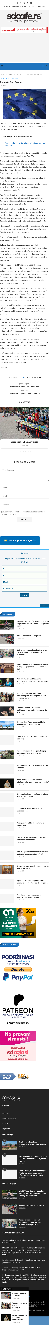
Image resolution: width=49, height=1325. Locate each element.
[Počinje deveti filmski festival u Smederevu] (7, 826)
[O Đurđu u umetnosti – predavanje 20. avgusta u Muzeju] (7, 869)
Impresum (41, 6)
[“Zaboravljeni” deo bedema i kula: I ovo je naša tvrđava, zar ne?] (7, 725)
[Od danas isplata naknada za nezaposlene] (7, 812)
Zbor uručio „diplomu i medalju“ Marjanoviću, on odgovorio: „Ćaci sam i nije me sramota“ (32, 1173)
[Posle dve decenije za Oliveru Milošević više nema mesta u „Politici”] (7, 783)
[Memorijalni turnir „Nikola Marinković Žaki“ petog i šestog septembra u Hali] (7, 668)
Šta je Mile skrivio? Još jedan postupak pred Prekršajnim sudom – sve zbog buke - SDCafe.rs (23, 1249)
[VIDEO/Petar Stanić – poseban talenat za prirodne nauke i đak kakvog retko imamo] (7, 625)
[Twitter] (21, 3)
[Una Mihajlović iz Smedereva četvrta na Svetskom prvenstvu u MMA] (7, 855)
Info (10, 74)
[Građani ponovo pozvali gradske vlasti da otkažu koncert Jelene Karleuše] (9, 1160)
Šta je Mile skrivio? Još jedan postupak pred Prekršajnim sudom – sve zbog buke (32, 695)
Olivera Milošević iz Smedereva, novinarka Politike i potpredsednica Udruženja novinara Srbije (24, 1279)
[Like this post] (25, 378)
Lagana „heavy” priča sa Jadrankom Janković (32, 737)
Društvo (19, 74)
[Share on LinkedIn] (32, 378)
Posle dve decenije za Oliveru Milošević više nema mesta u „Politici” (33, 781)
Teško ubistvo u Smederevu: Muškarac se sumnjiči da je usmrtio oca (32, 709)
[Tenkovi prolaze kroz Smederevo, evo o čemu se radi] (9, 1145)
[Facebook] (17, 3)
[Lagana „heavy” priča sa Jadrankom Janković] (7, 740)
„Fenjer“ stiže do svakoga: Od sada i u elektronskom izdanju (33, 838)
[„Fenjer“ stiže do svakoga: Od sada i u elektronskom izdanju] (7, 841)
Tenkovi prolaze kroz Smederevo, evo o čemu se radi (32, 1143)
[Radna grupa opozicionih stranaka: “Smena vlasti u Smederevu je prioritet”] (7, 653)
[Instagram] (24, 3)
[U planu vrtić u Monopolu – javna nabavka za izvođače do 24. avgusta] (7, 884)
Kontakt (32, 6)
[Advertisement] (24, 49)
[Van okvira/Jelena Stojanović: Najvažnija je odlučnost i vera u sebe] (7, 682)
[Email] (31, 3)
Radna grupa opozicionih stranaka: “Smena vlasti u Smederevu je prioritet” (32, 652)
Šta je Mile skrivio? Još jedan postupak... (19, 1305)
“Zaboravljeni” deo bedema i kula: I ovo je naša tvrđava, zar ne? (31, 723)
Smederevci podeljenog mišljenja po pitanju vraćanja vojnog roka (32, 752)
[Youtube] (27, 3)
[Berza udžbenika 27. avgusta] (24, 423)
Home (2, 74)
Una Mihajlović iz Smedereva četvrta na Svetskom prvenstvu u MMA (32, 853)
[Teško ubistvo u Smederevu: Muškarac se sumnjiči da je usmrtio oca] (7, 711)
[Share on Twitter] (30, 378)
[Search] (46, 66)
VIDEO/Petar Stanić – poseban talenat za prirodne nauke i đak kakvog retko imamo (33, 623)
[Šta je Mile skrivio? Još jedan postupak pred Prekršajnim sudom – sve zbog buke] (7, 697)
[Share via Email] (40, 378)
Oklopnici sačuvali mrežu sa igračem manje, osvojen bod (32, 795)
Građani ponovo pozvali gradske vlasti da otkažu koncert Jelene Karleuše (33, 1158)
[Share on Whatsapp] (35, 378)
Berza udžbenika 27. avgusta (24, 442)
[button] (2, 429)
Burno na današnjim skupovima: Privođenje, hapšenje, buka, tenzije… (21, 1252)
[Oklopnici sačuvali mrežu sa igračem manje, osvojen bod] (7, 797)
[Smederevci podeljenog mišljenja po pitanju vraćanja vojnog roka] (7, 754)
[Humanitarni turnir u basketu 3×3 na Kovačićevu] (7, 769)
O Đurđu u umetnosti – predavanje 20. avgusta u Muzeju (33, 867)
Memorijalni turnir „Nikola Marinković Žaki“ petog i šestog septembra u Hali (33, 666)
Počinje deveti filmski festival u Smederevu (30, 824)
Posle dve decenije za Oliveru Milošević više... (19, 1317)
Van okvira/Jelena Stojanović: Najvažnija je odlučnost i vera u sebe (32, 680)
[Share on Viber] (37, 378)
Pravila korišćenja (19, 6)
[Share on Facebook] (27, 378)
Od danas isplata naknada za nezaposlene (29, 809)
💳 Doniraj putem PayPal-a (20, 540)
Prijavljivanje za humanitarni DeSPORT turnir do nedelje (29, 896)
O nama (7, 6)
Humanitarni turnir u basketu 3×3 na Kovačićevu (32, 766)
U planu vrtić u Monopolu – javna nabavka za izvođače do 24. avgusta (32, 881)
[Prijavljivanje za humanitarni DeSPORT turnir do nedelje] (7, 898)
